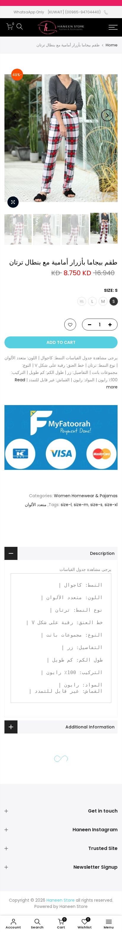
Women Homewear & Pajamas (86, 496)
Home (112, 45)
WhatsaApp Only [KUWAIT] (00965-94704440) (57, 12)
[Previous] (107, 115)
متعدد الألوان (35, 504)
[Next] (15, 115)
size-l (66, 504)
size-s (96, 504)
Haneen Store (74, 906)
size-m (81, 504)
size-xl (111, 504)
